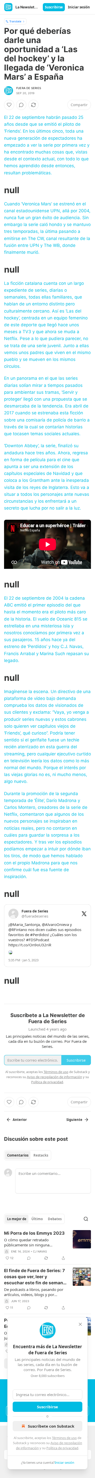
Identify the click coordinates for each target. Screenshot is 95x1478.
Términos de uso (64, 1437)
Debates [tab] (55, 1219)
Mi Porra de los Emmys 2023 (34, 1233)
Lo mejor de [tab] (16, 1219)
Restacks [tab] (40, 1155)
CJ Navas (40, 1251)
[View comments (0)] (21, 105)
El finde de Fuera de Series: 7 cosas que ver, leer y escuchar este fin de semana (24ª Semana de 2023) (35, 1277)
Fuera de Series (28, 88)
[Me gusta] (9, 105)
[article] (47, 1245)
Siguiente (74, 1119)
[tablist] (27, 1155)
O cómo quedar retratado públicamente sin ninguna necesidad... (26, 1242)
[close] (80, 1324)
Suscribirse (54, 7)
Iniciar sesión (79, 7)
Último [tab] (37, 1219)
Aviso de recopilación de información (54, 1077)
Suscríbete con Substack (51, 1426)
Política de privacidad (62, 1448)
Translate (15, 21)
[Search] (86, 1219)
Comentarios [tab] (17, 1155)
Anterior (20, 1119)
